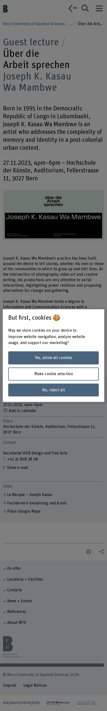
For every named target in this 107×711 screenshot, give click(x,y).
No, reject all (53, 390)
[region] (54, 355)
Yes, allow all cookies (53, 358)
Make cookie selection (53, 374)
